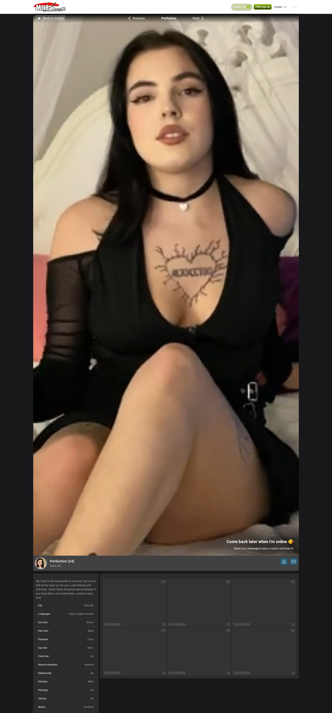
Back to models (53, 18)
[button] (280, 7)
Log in (294, 7)
